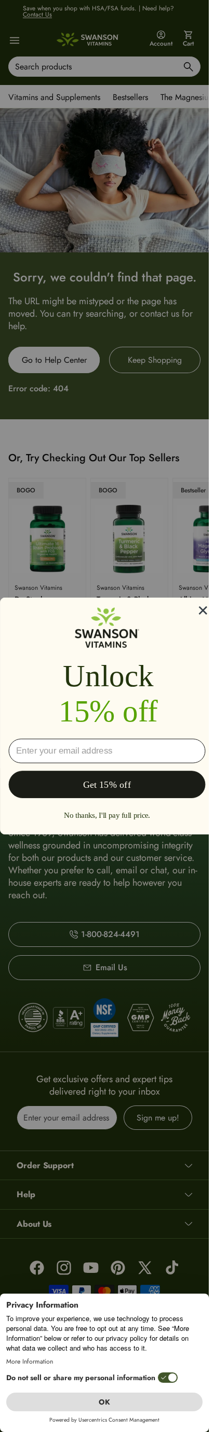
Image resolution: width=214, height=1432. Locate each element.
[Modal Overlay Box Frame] (107, 716)
